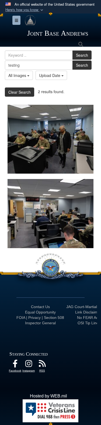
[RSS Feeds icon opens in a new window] (42, 365)
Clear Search (19, 92)
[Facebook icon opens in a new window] (15, 365)
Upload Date (50, 75)
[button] (24, 10)
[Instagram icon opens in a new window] (28, 365)
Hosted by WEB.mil (48, 396)
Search (82, 55)
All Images (17, 75)
